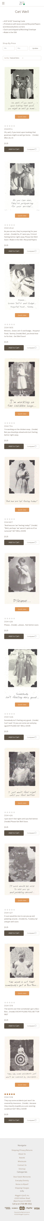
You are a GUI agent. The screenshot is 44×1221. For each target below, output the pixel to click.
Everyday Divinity (22, 1180)
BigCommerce (25, 1212)
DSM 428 (8, 622)
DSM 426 (8, 815)
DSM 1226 (8, 717)
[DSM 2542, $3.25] (22, 185)
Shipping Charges (22, 1188)
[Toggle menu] (3, 3)
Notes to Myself (22, 1184)
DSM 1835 (8, 327)
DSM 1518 (8, 1097)
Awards (22, 1157)
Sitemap (22, 1169)
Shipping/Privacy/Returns (22, 1150)
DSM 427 (8, 913)
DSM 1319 (8, 1006)
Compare (31, 149)
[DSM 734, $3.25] (22, 383)
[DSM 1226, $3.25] (22, 673)
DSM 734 (8, 426)
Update (35, 48)
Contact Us (22, 1165)
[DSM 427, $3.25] (22, 869)
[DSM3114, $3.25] (22, 89)
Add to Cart (14, 149)
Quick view (22, 117)
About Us (22, 1154)
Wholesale (22, 1161)
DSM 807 (8, 522)
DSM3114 (8, 129)
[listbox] (17, 58)
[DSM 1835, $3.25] (22, 286)
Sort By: (6, 58)
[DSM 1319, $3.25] (22, 966)
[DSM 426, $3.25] (22, 773)
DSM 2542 (9, 228)
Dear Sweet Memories (22, 1177)
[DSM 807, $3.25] (22, 481)
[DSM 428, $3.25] (22, 578)
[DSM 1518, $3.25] (22, 1058)
